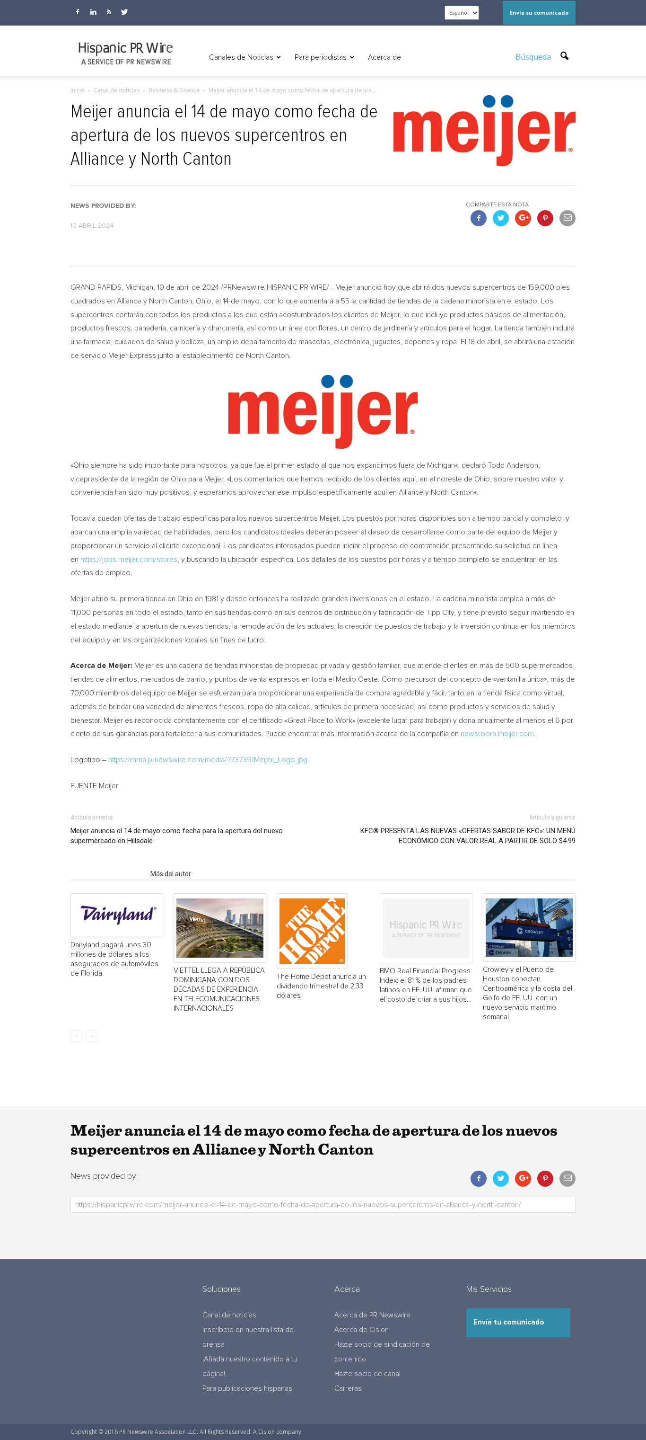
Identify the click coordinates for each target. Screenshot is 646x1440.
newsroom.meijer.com (497, 734)
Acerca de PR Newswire (372, 1315)
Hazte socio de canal (367, 1374)
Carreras (348, 1388)
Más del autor (170, 874)
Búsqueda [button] (534, 57)
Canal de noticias (229, 1315)
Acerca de (384, 57)
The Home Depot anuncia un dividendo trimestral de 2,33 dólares (321, 986)
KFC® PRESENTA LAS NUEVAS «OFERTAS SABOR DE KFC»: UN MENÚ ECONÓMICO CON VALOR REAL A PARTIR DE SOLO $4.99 (468, 836)
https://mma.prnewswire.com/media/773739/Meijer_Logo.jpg (207, 760)
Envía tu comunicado (508, 1322)
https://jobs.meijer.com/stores (128, 559)
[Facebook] (77, 12)
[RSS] (109, 12)
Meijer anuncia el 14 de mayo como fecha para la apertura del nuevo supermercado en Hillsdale (176, 836)
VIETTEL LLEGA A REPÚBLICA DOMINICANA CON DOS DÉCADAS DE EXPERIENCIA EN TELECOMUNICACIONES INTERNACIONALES (219, 989)
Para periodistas (321, 57)
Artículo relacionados (107, 874)
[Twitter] (124, 12)
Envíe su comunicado (539, 12)
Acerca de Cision (361, 1329)
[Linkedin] (93, 12)
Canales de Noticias (241, 57)
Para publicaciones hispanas (247, 1388)
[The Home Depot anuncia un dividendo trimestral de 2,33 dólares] (323, 931)
